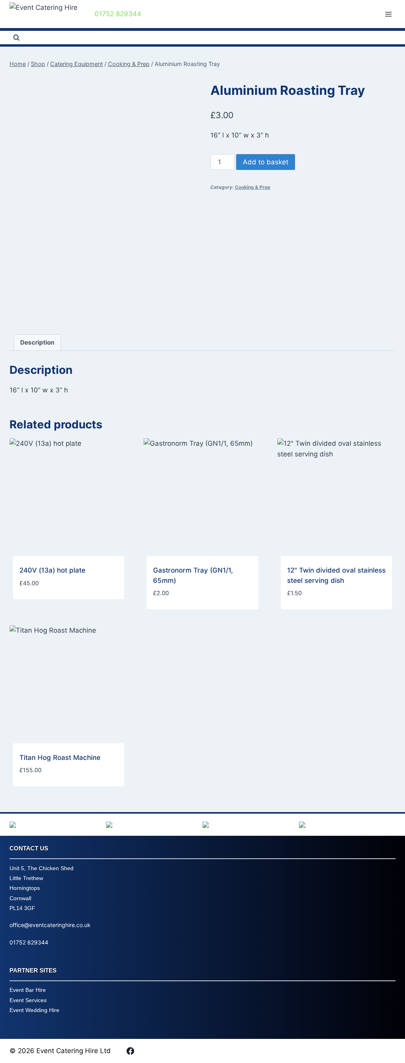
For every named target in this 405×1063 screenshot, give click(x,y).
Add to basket (265, 162)
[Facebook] (130, 1050)
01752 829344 (28, 942)
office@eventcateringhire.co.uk (50, 925)
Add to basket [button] (42, 606)
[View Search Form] (16, 37)
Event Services (28, 1000)
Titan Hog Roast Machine (59, 757)
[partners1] (57, 825)
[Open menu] (388, 14)
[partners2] (154, 825)
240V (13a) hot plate (52, 570)
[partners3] (250, 825)
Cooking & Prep (253, 187)
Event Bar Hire (27, 990)
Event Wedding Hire (34, 1010)
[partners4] (347, 825)
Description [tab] (37, 342)
